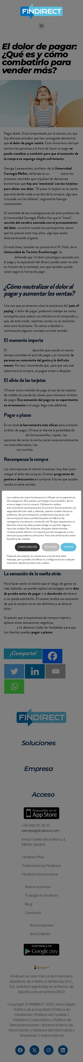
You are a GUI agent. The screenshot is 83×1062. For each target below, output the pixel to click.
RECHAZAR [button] (51, 547)
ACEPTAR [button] (68, 547)
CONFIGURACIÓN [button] (27, 547)
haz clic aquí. (38, 539)
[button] (41, 26)
